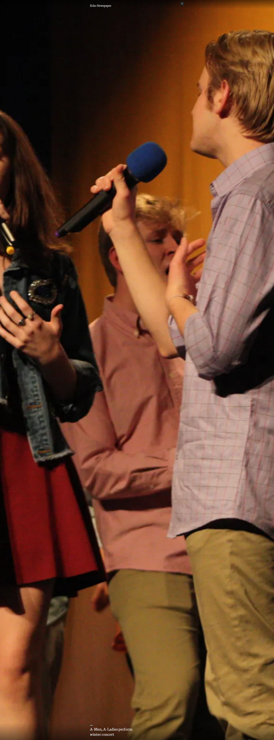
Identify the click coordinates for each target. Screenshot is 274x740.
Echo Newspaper (100, 5)
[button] (182, 4)
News (91, 725)
